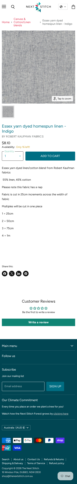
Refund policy (56, 463)
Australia (14, 427)
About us (18, 459)
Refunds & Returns (54, 459)
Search (5, 459)
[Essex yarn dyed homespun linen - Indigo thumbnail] (8, 112)
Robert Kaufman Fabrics (24, 136)
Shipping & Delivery (12, 463)
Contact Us (33, 459)
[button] (63, 7)
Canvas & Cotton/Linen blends (22, 22)
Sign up (55, 386)
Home (6, 22)
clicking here (60, 413)
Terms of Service (36, 463)
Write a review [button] (38, 322)
